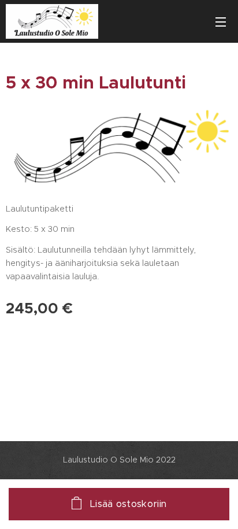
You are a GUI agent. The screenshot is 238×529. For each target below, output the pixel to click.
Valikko (220, 21)
